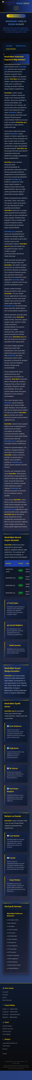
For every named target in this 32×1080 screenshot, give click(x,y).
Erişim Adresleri (7, 1000)
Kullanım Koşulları (7, 1029)
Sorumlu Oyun (6, 1031)
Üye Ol (4, 997)
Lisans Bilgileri (6, 1034)
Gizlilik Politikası (7, 1026)
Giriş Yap (5, 995)
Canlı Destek (6, 1046)
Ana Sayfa (5, 992)
